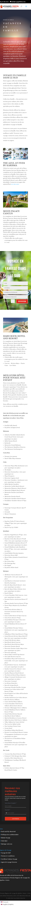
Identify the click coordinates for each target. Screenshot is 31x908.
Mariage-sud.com (6, 844)
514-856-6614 (15, 184)
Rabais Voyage (5, 837)
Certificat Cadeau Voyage (9, 859)
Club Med (4, 841)
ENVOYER (22, 301)
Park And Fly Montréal (8, 831)
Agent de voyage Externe (9, 862)
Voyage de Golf (5, 853)
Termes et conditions (8, 856)
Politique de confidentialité (9, 834)
